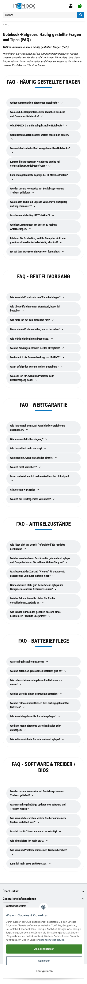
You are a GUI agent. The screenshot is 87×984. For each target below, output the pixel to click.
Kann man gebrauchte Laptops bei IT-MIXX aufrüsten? (39, 175)
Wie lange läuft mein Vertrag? (26, 448)
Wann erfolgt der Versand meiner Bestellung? (34, 366)
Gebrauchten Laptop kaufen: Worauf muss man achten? (39, 134)
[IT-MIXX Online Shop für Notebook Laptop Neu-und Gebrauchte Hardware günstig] (24, 6)
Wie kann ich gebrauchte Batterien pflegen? (33, 716)
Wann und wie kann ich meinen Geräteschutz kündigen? (39, 476)
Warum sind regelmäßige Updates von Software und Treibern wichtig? (37, 806)
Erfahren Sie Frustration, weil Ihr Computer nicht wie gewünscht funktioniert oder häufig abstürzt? (37, 240)
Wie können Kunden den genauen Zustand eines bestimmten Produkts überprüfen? (35, 614)
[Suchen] (80, 15)
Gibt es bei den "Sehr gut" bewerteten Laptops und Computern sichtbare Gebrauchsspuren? (36, 587)
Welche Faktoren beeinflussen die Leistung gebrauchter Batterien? (39, 705)
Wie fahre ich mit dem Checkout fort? (30, 319)
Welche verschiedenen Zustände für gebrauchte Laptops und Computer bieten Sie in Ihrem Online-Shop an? (40, 560)
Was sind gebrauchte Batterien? (27, 661)
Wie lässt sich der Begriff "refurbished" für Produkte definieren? (37, 546)
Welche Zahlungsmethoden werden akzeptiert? (35, 348)
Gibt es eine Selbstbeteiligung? (27, 439)
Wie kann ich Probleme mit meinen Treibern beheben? (38, 850)
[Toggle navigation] (5, 6)
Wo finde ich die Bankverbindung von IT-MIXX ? (35, 357)
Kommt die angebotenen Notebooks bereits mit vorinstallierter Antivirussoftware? (35, 163)
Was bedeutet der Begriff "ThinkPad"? (30, 215)
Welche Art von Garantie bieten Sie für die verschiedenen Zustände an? (32, 600)
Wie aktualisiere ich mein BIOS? (27, 840)
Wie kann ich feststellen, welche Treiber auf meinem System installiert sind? (38, 820)
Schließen (44, 960)
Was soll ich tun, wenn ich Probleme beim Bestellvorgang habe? (32, 378)
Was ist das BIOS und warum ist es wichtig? (34, 831)
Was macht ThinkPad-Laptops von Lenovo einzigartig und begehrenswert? (38, 204)
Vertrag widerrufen (15, 905)
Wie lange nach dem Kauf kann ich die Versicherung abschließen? (37, 427)
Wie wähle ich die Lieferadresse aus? (30, 338)
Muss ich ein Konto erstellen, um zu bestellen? (35, 329)
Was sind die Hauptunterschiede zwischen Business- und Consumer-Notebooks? (38, 114)
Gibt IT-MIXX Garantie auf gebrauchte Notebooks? (37, 125)
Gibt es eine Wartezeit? (23, 489)
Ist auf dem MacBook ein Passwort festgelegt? (35, 251)
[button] (70, 6)
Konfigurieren (44, 971)
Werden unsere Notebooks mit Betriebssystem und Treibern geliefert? (37, 190)
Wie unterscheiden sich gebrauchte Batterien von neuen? (36, 682)
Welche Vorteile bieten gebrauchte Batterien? (34, 693)
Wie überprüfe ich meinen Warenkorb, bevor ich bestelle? (35, 308)
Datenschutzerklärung (51, 939)
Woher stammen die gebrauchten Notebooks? (34, 102)
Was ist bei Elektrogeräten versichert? (31, 499)
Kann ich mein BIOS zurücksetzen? (29, 863)
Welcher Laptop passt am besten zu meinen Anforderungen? (33, 227)
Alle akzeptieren (44, 948)
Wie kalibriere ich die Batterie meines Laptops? (35, 739)
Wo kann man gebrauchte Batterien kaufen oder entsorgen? (35, 727)
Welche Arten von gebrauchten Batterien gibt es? (36, 670)
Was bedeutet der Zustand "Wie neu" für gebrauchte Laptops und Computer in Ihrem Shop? (37, 573)
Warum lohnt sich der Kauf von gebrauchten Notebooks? (40, 148)
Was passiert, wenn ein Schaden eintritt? (32, 457)
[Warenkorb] (79, 6)
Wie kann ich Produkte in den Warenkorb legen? (35, 297)
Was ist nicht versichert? (23, 467)
